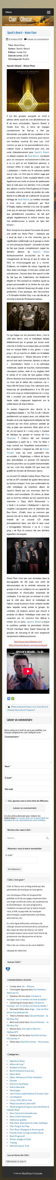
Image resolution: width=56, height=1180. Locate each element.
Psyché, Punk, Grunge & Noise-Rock (26, 1132)
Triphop (13, 1142)
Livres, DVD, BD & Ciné (21, 1100)
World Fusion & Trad (19, 1145)
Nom (8, 766)
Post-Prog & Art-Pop (19, 1126)
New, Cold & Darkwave (20, 1116)
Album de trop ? (17, 1064)
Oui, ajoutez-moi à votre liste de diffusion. (28, 801)
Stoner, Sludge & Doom (20, 1139)
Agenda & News (17, 1061)
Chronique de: (15, 59)
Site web (9, 789)
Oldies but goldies (18, 1119)
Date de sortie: (15, 55)
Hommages (15, 1090)
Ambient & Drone (18, 1067)
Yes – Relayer (28, 986)
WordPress (27, 1173)
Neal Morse (33, 156)
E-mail (8, 778)
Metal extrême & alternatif (22, 1103)
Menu (9, 12)
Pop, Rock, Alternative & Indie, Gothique (29, 1123)
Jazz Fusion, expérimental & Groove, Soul (29, 1093)
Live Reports (16, 1097)
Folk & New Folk (17, 1087)
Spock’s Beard (41, 152)
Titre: (10, 45)
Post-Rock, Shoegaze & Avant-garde (27, 1129)
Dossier (13, 1080)
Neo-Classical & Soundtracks (23, 1113)
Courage (38, 1173)
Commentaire (12, 737)
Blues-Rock (15, 1074)
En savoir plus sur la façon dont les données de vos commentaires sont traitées (26, 819)
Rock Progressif (28, 710)
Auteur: (12, 48)
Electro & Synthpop (19, 1084)
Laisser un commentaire (38, 39)
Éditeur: (12, 52)
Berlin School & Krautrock (22, 1070)
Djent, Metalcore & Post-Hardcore (26, 1077)
